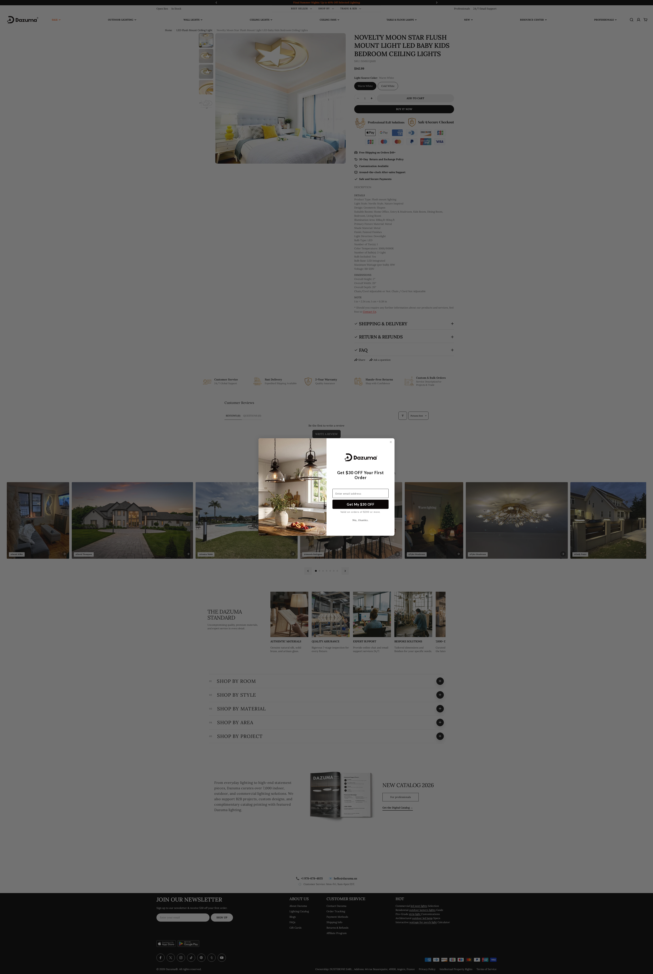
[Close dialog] (391, 442)
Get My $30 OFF (360, 504)
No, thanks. (361, 520)
